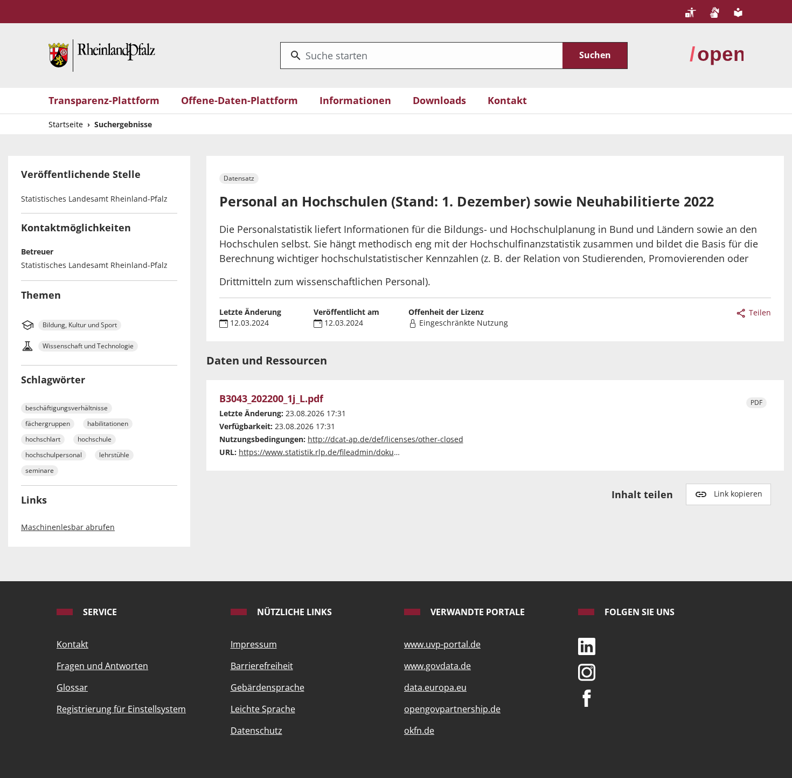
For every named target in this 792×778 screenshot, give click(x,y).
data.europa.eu (435, 687)
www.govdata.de (437, 666)
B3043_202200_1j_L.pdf (271, 399)
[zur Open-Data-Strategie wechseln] (717, 54)
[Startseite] (101, 54)
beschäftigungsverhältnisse (66, 407)
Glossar (72, 687)
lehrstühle (114, 454)
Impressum (254, 644)
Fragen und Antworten (102, 666)
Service (99, 612)
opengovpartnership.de (452, 709)
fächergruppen (47, 423)
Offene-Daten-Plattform (239, 100)
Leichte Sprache (263, 709)
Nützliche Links (293, 612)
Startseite (65, 124)
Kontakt (507, 100)
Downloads (439, 100)
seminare (39, 470)
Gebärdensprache (267, 687)
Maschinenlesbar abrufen (68, 527)
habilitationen (107, 423)
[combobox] (421, 55)
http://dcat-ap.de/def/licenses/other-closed (385, 439)
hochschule (95, 439)
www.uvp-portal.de (442, 644)
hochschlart (42, 439)
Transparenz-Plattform (103, 100)
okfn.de (419, 730)
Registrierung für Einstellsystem (121, 709)
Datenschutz (256, 730)
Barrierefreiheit (262, 666)
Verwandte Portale (476, 612)
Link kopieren (738, 493)
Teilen (759, 312)
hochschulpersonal (53, 454)
